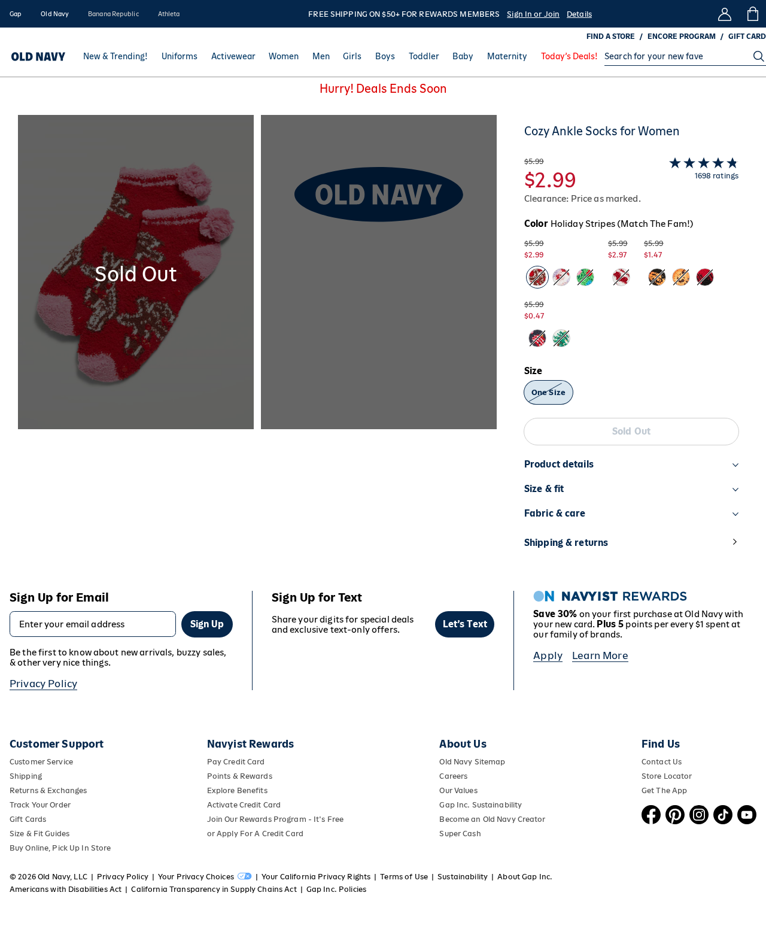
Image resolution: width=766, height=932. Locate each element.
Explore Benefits (237, 790)
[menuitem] (116, 56)
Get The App (664, 790)
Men (321, 56)
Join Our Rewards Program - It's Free (275, 819)
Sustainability (462, 876)
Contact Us (662, 761)
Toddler (424, 56)
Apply (548, 655)
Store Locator (667, 776)
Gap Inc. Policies (336, 889)
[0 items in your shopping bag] (752, 14)
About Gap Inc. (524, 876)
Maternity (507, 56)
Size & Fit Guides (39, 833)
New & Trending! (115, 56)
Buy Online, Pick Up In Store (60, 847)
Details (579, 14)
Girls (352, 56)
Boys (385, 56)
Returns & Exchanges (48, 790)
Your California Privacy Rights (316, 876)
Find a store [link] (610, 36)
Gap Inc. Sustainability (480, 804)
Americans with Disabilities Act (65, 889)
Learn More (600, 655)
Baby (462, 56)
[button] (257, 343)
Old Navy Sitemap (472, 761)
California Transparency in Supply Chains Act (213, 889)
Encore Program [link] (682, 36)
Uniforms (179, 56)
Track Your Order (40, 804)
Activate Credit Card (244, 804)
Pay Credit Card (236, 761)
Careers (453, 776)
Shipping (26, 776)
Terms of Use (404, 876)
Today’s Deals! (569, 56)
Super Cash (460, 833)
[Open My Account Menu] (724, 14)
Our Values (458, 790)
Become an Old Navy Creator (492, 819)
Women (284, 56)
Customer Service (41, 761)
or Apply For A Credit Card (255, 833)
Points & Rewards (239, 776)
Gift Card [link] (747, 36)
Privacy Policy (43, 684)
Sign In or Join (533, 14)
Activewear (233, 56)
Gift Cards (28, 819)
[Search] (759, 56)
